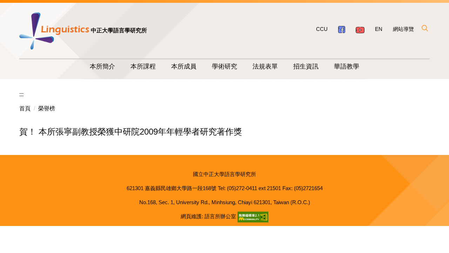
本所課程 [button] (143, 66)
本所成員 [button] (183, 66)
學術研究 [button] (224, 66)
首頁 (25, 108)
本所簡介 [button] (102, 66)
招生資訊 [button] (306, 66)
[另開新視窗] (341, 29)
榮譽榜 (46, 108)
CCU (322, 29)
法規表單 (265, 66)
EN (378, 29)
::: (21, 94)
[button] (424, 28)
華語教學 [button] (346, 66)
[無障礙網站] (252, 216)
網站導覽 (403, 29)
